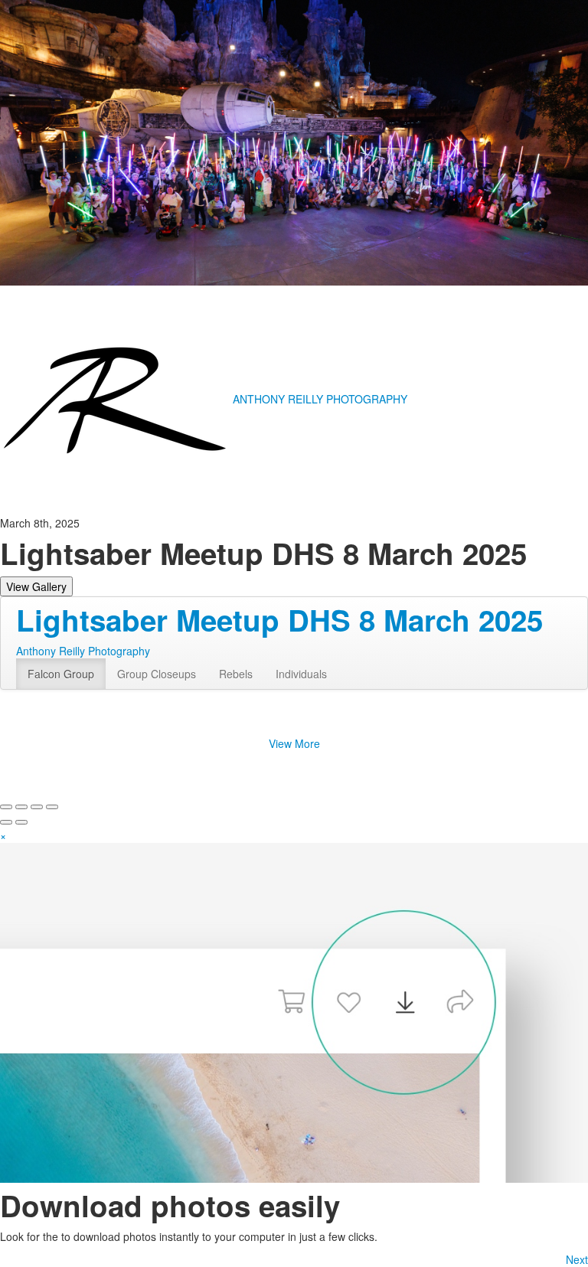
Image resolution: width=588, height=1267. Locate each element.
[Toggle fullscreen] (37, 807)
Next (577, 1259)
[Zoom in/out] (52, 807)
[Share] (21, 807)
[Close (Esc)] (6, 807)
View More (294, 743)
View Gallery (36, 586)
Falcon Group (61, 673)
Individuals (301, 673)
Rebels (236, 673)
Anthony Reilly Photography (83, 650)
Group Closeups (156, 673)
